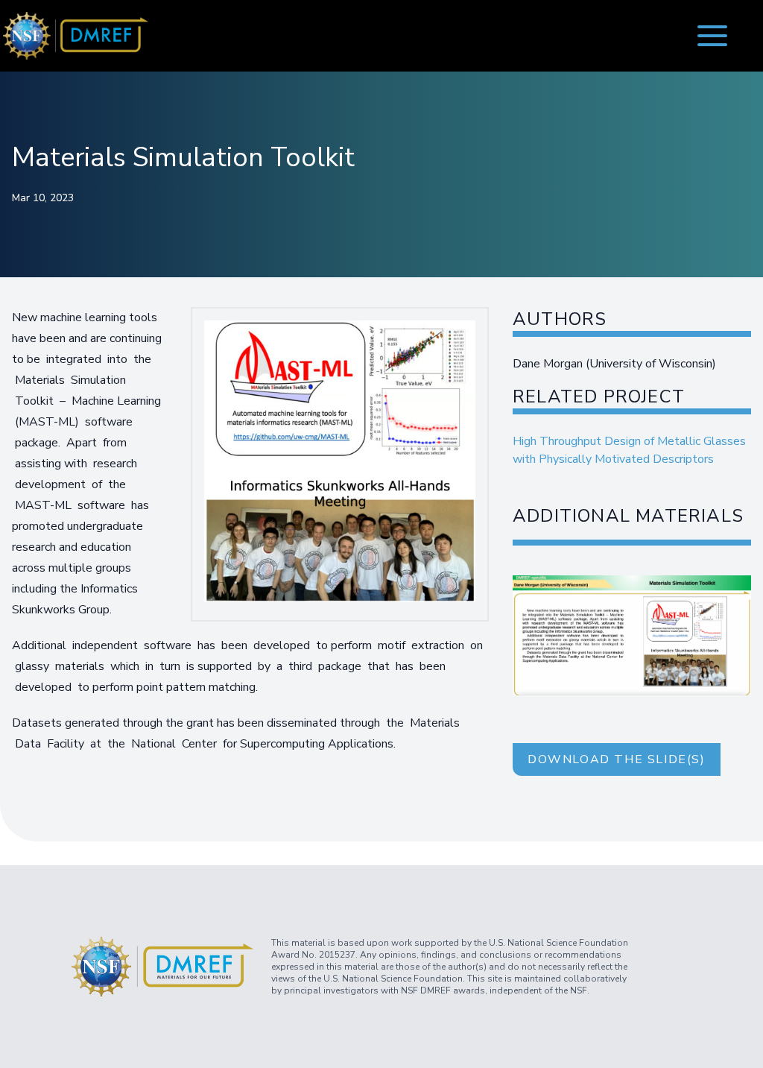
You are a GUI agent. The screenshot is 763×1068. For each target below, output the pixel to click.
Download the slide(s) (617, 759)
